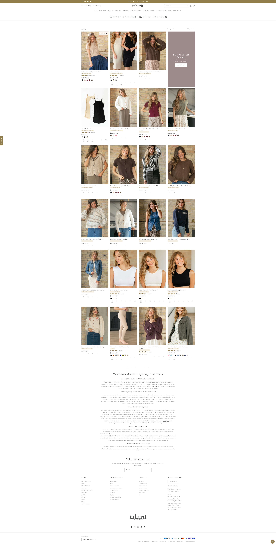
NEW (82, 483)
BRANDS (83, 497)
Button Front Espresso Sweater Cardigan (150, 71)
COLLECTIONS (85, 485)
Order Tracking (114, 485)
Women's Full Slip (115, 71)
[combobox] (177, 6)
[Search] (187, 5)
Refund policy (154, 541)
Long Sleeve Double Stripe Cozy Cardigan (179, 239)
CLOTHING (84, 488)
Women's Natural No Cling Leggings (119, 347)
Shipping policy (179, 541)
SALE (82, 501)
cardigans (166, 421)
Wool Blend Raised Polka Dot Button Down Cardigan (150, 347)
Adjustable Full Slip (86, 128)
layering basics (126, 440)
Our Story (141, 481)
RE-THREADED (85, 504)
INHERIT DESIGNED (87, 490)
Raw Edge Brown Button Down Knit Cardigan (180, 185)
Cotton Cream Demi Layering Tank (148, 290)
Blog (89, 6)
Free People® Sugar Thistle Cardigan (120, 128)
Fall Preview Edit (86, 481)
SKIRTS (83, 495)
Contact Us (113, 481)
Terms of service (171, 541)
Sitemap (112, 492)
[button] (109, 11)
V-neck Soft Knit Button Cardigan (119, 239)
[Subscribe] (150, 470)
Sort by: (169, 29)
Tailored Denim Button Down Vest (148, 239)
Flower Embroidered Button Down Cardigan (93, 347)
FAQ (111, 483)
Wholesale (142, 492)
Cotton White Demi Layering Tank (119, 290)
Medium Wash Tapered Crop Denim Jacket (92, 290)
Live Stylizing (97, 6)
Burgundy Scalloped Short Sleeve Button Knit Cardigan (151, 129)
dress (122, 397)
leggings (154, 386)
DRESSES (84, 492)
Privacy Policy (114, 490)
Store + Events (143, 483)
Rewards (84, 6)
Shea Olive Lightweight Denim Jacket (178, 347)
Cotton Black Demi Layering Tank (176, 290)
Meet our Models (143, 490)
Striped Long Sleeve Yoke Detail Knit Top (92, 239)
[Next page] (148, 367)
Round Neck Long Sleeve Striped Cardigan (150, 185)
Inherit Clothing (145, 541)
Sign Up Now (181, 65)
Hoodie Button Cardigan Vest (89, 185)
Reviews (112, 495)
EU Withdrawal (114, 499)
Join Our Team (143, 488)
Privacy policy (162, 541)
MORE (83, 499)
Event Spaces (143, 485)
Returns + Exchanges (116, 488)
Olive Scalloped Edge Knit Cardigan (177, 128)
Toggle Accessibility (115, 497)
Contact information (190, 541)
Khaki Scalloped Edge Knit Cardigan (91, 71)
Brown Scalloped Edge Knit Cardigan (120, 185)
